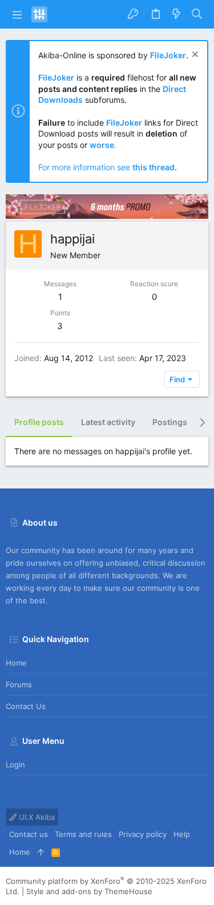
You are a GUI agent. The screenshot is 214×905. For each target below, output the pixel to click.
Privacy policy (143, 834)
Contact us (26, 706)
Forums (19, 684)
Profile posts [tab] (39, 422)
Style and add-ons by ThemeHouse (89, 891)
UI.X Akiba (36, 817)
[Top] (41, 851)
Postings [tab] (169, 422)
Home (16, 662)
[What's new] (176, 14)
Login (15, 764)
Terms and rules (83, 834)
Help (181, 834)
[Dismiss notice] (194, 56)
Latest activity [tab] (108, 422)
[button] (17, 14)
